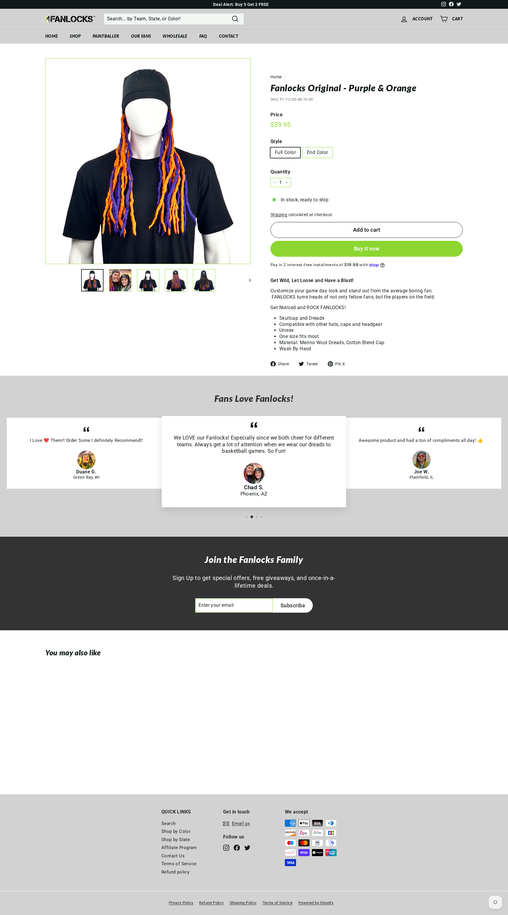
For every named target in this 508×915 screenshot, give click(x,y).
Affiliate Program (179, 847)
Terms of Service (178, 863)
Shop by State (175, 839)
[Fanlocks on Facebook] (237, 848)
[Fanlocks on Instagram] (226, 848)
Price (276, 114)
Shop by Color (175, 831)
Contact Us (173, 855)
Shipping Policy (243, 903)
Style (276, 141)
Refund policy (175, 872)
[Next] (247, 280)
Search (168, 823)
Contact (228, 36)
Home (51, 36)
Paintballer (106, 36)
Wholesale (175, 36)
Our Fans (141, 36)
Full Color (285, 152)
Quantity (280, 172)
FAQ (203, 36)
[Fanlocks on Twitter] (247, 848)
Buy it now (367, 249)
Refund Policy (211, 903)
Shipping (278, 214)
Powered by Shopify (315, 903)
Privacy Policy (181, 903)
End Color (317, 152)
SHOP (75, 36)
